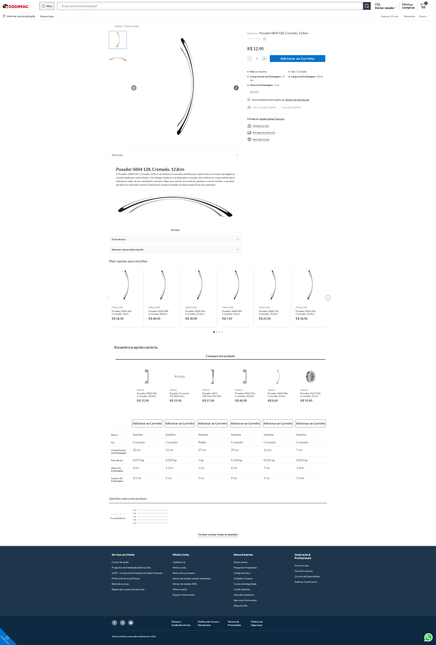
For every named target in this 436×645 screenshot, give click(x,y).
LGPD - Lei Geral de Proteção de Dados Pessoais (137, 572)
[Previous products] (108, 297)
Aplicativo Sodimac (244, 594)
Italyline (252, 33)
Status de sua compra (184, 572)
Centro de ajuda (120, 562)
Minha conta (179, 567)
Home (118, 26)
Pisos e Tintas (132, 26)
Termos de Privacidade (234, 623)
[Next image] (236, 88)
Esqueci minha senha (184, 594)
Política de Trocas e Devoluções (208, 623)
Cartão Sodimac (242, 589)
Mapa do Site (240, 605)
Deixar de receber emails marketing (191, 578)
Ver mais (175, 230)
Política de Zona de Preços (126, 578)
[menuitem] (421, 16)
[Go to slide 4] (222, 332)
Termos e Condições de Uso (181, 623)
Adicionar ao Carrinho (298, 58)
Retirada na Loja (120, 583)
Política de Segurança (257, 623)
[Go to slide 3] (219, 332)
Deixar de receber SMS (185, 583)
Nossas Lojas (47, 16)
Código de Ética (242, 572)
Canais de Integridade (245, 583)
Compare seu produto (220, 356)
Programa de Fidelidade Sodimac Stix (131, 567)
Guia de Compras (304, 570)
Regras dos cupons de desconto (128, 589)
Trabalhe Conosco (243, 578)
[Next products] (327, 297)
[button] (214, 6)
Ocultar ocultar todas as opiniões (218, 534)
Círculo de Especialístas (307, 576)
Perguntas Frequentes (245, 567)
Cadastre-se (179, 562)
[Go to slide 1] (214, 332)
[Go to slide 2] (216, 332)
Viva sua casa (302, 565)
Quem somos (240, 562)
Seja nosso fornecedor (245, 600)
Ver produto (126, 322)
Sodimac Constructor (306, 581)
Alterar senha (180, 589)
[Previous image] (134, 88)
